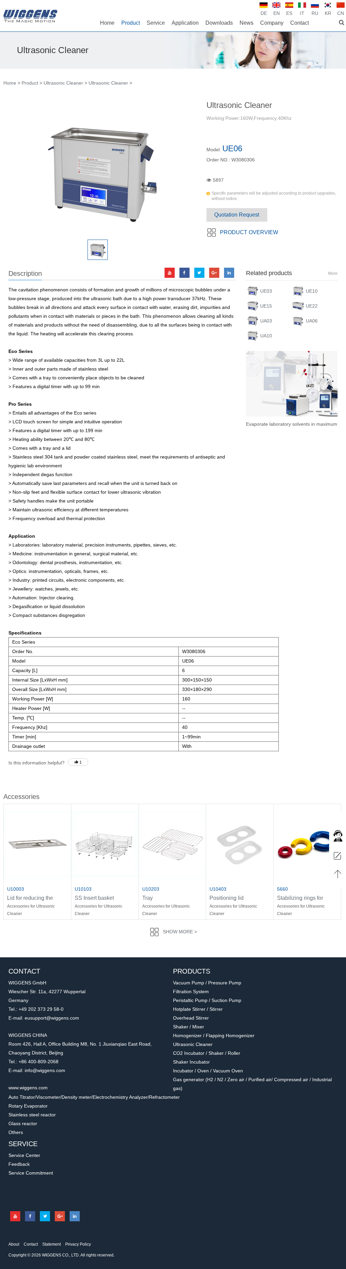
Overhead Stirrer (191, 1018)
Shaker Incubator (191, 1062)
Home (9, 83)
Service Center (24, 1155)
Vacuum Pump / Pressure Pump (207, 982)
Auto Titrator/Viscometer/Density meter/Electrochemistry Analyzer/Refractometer (94, 1097)
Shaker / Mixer (188, 1026)
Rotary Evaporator (28, 1106)
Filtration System (191, 991)
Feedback (19, 1164)
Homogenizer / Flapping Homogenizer (213, 1035)
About (13, 1244)
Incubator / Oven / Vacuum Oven (208, 1070)
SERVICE (23, 1144)
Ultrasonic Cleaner (63, 83)
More (333, 273)
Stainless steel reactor (32, 1114)
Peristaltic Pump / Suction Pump (207, 1000)
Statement (51, 1244)
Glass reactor (22, 1123)
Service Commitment (30, 1173)
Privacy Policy (78, 1244)
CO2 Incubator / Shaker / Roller (206, 1053)
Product (30, 83)
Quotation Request (236, 215)
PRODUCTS (191, 971)
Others (15, 1132)
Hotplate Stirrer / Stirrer (198, 1009)
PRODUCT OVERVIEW (249, 232)
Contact (31, 1244)
